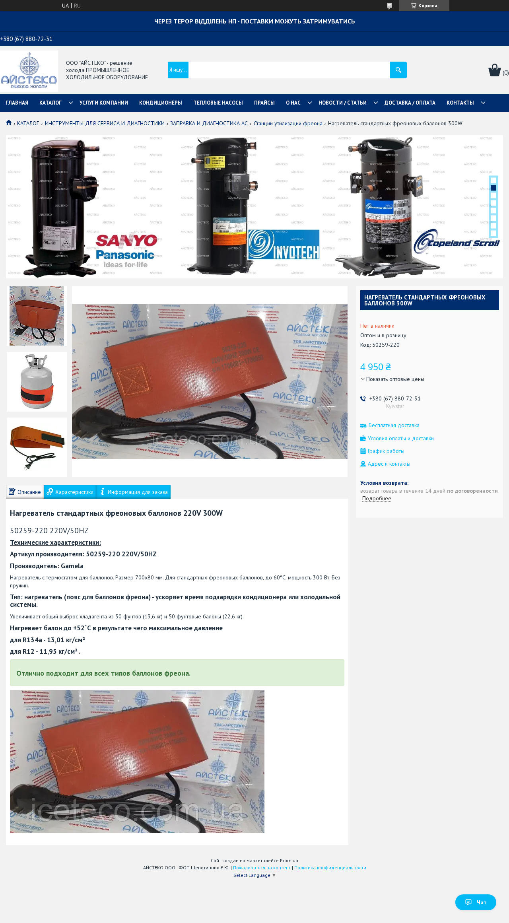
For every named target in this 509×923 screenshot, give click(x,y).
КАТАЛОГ (50, 102)
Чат (482, 902)
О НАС (293, 102)
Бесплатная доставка (394, 425)
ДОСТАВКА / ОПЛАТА (410, 102)
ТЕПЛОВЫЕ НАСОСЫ (218, 102)
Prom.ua (289, 860)
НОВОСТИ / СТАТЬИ (343, 102)
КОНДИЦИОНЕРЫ (160, 102)
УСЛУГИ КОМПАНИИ (104, 102)
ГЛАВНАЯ (17, 102)
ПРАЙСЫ (264, 102)
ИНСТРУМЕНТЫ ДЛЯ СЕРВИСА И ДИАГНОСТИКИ (105, 123)
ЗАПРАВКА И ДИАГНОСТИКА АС (209, 123)
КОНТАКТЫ (460, 102)
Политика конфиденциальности (330, 868)
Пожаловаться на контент (262, 868)
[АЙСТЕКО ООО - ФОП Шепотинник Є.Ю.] (29, 70)
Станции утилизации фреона (288, 123)
